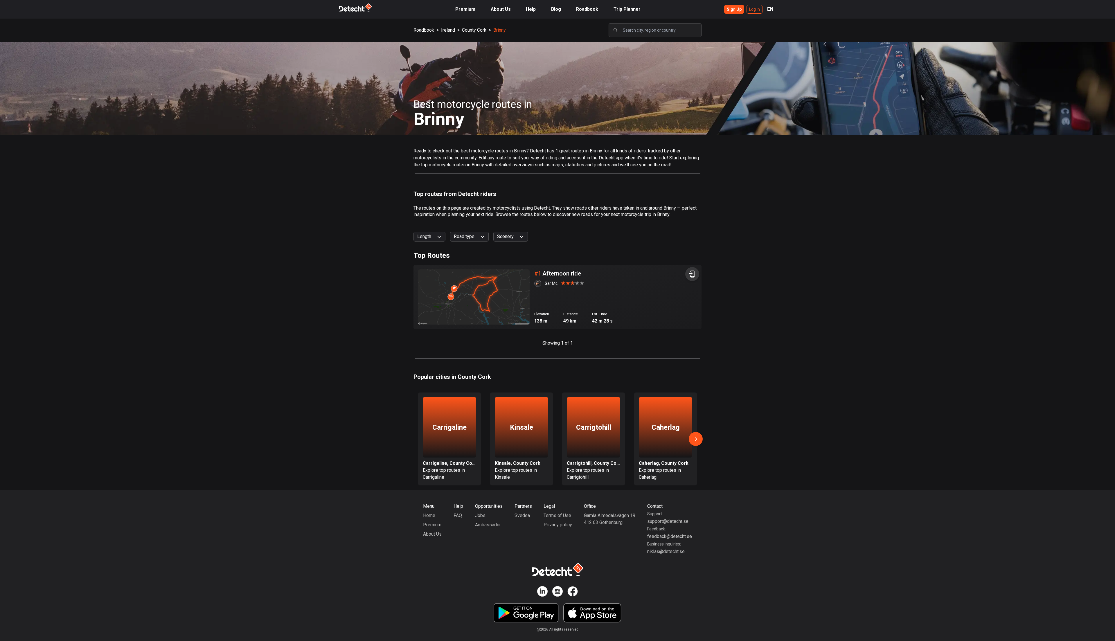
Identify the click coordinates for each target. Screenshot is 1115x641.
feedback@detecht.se (669, 536)
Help (531, 9)
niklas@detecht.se (666, 551)
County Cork (474, 30)
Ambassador (488, 524)
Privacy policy (558, 524)
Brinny (499, 30)
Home (429, 515)
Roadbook (587, 9)
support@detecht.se (667, 521)
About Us (501, 9)
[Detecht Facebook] (572, 592)
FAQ (458, 515)
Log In (754, 9)
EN (770, 9)
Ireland (448, 30)
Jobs (480, 515)
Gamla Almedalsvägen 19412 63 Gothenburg (609, 519)
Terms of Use (557, 515)
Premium (465, 9)
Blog (556, 9)
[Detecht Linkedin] (542, 592)
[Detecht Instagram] (557, 592)
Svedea (522, 515)
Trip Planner (627, 9)
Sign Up (734, 9)
